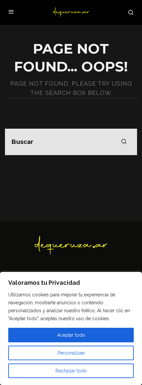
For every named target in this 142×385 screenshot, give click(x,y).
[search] (124, 142)
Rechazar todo (71, 370)
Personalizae (71, 353)
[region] (71, 328)
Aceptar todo (71, 335)
